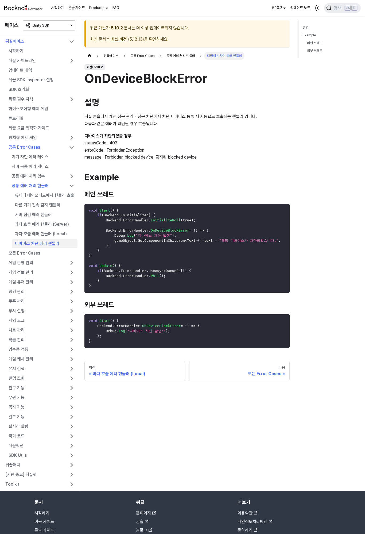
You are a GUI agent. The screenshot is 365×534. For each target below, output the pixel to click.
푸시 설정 (17, 310)
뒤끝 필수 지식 (21, 99)
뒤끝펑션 (16, 445)
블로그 (141, 530)
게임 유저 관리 (21, 282)
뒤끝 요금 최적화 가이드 (29, 127)
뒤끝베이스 (14, 41)
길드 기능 (17, 416)
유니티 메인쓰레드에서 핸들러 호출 (44, 195)
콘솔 (139, 521)
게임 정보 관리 (21, 272)
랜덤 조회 (17, 378)
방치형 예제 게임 (23, 137)
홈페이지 (143, 513)
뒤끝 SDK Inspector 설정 (31, 79)
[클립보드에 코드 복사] (283, 210)
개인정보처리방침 (252, 521)
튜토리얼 (16, 118)
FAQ (115, 8)
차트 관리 (17, 330)
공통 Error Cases (24, 147)
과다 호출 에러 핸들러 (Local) (41, 233)
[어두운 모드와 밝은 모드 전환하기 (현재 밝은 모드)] (316, 8)
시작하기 (57, 8)
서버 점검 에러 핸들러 (33, 214)
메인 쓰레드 (315, 43)
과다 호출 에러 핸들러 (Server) (42, 224)
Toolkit (12, 484)
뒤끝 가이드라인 (22, 60)
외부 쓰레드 (315, 51)
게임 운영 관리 (21, 262)
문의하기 (245, 530)
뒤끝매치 (12, 464)
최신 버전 (119, 39)
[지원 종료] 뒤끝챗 (21, 474)
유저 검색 (17, 368)
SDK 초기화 (19, 89)
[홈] (89, 56)
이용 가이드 (44, 521)
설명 (306, 27)
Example (309, 35)
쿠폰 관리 (17, 301)
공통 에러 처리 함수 (28, 176)
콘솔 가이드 (76, 8)
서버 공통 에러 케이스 (30, 166)
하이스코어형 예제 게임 (28, 108)
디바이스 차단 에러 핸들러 (37, 243)
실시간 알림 (18, 426)
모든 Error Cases (24, 253)
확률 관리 (17, 339)
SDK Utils (18, 455)
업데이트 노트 (300, 8)
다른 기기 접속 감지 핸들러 (37, 205)
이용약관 (245, 513)
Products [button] (96, 8)
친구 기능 (17, 387)
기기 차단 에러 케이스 (30, 156)
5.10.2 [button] (277, 8)
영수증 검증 (18, 349)
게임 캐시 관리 (21, 359)
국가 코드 (17, 436)
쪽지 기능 (17, 407)
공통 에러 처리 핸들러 (30, 185)
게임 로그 (17, 320)
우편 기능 (17, 397)
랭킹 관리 (17, 291)
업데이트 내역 (20, 70)
